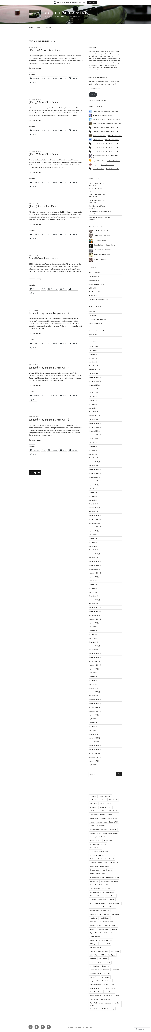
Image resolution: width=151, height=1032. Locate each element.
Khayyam (100, 896)
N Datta (114, 929)
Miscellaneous (93, 292)
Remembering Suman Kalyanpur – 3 (49, 368)
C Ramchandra (104, 837)
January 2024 (93, 465)
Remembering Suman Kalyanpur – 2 (49, 420)
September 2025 (94, 389)
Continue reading (35, 68)
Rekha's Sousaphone (95, 323)
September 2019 (94, 665)
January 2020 (93, 650)
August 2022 (93, 531)
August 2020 (93, 623)
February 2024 (93, 462)
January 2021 (93, 603)
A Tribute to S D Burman (97, 814)
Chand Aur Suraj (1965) (110, 833)
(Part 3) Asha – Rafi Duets (43, 102)
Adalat (104, 800)
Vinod (117, 995)
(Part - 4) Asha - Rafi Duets (102, 231)
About (39, 27)
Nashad (99, 925)
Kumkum (111, 899)
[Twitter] (30, 1027)
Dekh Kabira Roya (95, 840)
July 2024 (92, 442)
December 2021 (94, 561)
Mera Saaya (93, 918)
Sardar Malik (106, 966)
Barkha (92, 822)
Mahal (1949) (105, 910)
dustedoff (96, 115)
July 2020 (92, 626)
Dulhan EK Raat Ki (95, 848)
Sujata (116, 981)
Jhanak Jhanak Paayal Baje (109, 881)
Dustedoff (92, 311)
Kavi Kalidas (110, 892)
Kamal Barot (106, 888)
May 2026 (92, 358)
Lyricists (91, 288)
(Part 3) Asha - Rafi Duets (102, 235)
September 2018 (94, 711)
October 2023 (93, 477)
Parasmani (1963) (95, 947)
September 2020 (94, 619)
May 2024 (92, 450)
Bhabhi (92, 826)
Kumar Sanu (102, 899)
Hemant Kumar (94, 870)
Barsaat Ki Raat (102, 822)
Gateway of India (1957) (97, 855)
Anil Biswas (93, 807)
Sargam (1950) (94, 970)
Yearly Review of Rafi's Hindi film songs (102, 1009)
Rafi (91, 955)
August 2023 (93, 485)
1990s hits (93, 796)
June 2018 (92, 722)
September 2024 (94, 435)
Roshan (100, 962)
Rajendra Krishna (100, 955)
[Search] (119, 774)
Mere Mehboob (105, 918)
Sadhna (108, 962)
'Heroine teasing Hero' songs (103, 250)
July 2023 (92, 488)
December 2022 (94, 515)
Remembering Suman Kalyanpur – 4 (49, 313)
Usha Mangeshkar (95, 995)
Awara (110, 814)
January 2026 (93, 373)
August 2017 (93, 761)
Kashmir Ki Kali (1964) (97, 892)
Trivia (90, 327)
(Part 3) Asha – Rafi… (112, 111)
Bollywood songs (95, 833)
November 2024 (94, 427)
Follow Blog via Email (98, 77)
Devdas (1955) (108, 840)
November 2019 (94, 657)
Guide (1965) (114, 862)
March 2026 (92, 366)
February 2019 (93, 692)
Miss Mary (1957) (95, 922)
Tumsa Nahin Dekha (96, 992)
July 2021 (92, 581)
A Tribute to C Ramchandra (109, 811)
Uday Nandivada (98, 111)
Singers (91, 295)
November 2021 (94, 565)
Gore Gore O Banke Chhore (99, 862)
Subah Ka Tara (106, 981)
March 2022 (92, 550)
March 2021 (92, 596)
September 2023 (94, 481)
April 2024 (92, 454)
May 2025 (92, 404)
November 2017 (94, 749)
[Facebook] (37, 1027)
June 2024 (92, 446)
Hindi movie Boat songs (97, 874)
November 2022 (94, 519)
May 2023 (92, 496)
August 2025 (93, 392)
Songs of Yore (93, 334)
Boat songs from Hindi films (98, 829)
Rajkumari (93, 958)
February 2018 (93, 738)
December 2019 (94, 653)
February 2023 (93, 508)
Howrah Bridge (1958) (97, 877)
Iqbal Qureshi (94, 881)
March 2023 (92, 504)
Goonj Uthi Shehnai (107, 859)
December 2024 (94, 423)
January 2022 (93, 557)
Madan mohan (94, 910)
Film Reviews (93, 280)
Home (31, 27)
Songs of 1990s (95, 981)
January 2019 (93, 696)
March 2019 (92, 688)
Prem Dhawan (115, 951)
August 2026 (93, 346)
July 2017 (92, 765)
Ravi (111, 958)
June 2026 (92, 354)
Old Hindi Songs (95, 936)
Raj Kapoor (111, 955)
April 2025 (92, 408)
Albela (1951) (113, 800)
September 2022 (94, 527)
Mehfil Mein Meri (66, 13)
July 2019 (92, 673)
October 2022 (93, 523)
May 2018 (92, 726)
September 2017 (94, 757)
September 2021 (94, 573)
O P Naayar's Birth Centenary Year (101, 940)
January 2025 (93, 419)
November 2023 (94, 473)
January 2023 (93, 511)
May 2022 (92, 542)
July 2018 (92, 719)
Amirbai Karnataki (105, 803)
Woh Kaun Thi (105, 999)
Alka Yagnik (93, 803)
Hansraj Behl (94, 866)
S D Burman (105, 970)
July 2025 (92, 396)
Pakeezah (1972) (105, 944)
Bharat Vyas (101, 826)
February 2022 (93, 554)
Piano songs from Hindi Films (99, 951)
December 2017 (94, 745)
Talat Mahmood (95, 988)
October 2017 (93, 753)
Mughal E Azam (108, 922)
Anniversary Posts (105, 807)
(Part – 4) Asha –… (107, 115)
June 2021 (92, 584)
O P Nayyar (93, 944)
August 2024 (93, 439)
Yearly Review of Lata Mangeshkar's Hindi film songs (104, 1004)
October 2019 (93, 661)
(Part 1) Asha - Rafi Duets (102, 254)
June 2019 (92, 676)
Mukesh (92, 925)
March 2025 (92, 412)
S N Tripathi (105, 977)
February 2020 (93, 646)
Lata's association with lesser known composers (105, 903)
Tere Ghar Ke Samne (109, 988)
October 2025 (93, 385)
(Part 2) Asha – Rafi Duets (43, 154)
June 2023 (92, 492)
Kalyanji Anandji (95, 888)
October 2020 (93, 615)
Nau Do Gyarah (110, 925)
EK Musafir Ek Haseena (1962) (99, 851)
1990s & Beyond (94, 272)
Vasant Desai (108, 995)
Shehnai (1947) (94, 977)
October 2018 (93, 707)
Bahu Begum (112, 818)
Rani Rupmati (103, 958)
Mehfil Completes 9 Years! (44, 258)
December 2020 (94, 607)
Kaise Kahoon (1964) (96, 885)
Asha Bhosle (94, 811)
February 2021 (93, 600)
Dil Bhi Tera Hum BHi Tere (98, 844)
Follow (93, 95)
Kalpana (108, 885)
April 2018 (92, 730)
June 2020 (92, 630)
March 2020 (92, 642)
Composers (92, 276)
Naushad (92, 929)
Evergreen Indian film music (97, 319)
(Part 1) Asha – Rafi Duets (43, 206)
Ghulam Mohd (94, 859)
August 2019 (93, 669)
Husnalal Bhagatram (112, 877)
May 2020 (92, 634)
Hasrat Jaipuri (104, 866)
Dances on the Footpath (96, 331)
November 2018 (94, 703)
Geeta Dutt (111, 855)
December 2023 (94, 469)
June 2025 (92, 400)
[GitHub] (43, 1027)
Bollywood (113, 829)
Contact (48, 27)
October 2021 (93, 569)
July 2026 (92, 350)
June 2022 (92, 538)
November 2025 (94, 381)
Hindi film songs (107, 870)
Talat (112, 984)
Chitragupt (93, 837)
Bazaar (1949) (113, 822)
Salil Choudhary (95, 966)
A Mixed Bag (93, 315)
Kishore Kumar (110, 896)
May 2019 (92, 680)
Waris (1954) (94, 999)
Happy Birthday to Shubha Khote (104, 245)
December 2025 (94, 377)
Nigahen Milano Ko (96, 933)
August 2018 (93, 715)
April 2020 (92, 638)
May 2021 (92, 588)
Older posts (35, 472)
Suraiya (105, 984)
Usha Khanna (109, 992)
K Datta (92, 896)
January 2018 (93, 742)
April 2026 (92, 362)
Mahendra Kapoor (95, 914)
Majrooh (106, 914)
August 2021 (93, 577)
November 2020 (94, 611)
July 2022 (92, 534)
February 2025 (93, 416)
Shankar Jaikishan (109, 973)
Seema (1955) (116, 970)
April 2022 (92, 546)
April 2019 (92, 684)
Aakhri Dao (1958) (105, 796)
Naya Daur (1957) (103, 929)
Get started (92, 2)
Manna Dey (115, 914)
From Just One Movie (95, 284)
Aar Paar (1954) (95, 800)
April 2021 (92, 592)
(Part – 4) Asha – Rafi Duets (44, 50)
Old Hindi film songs (110, 933)
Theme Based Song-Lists (97, 299)
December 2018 (94, 699)
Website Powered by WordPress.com (80, 1027)
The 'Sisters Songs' (100, 240)
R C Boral (93, 962)
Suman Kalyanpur (95, 984)
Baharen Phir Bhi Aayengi (98, 818)
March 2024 (92, 458)
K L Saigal (93, 899)
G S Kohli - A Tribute (100, 259)
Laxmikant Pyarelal (109, 907)
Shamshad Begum (95, 973)
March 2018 (92, 734)
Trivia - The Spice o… (99, 123)
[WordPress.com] (49, 1027)
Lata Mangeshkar (95, 907)
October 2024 (93, 431)
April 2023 (92, 500)
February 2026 (93, 369)
